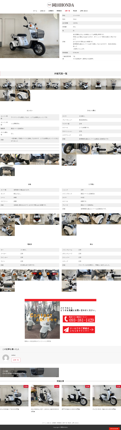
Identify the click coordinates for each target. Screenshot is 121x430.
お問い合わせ (75, 422)
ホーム (44, 422)
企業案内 (54, 422)
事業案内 (59, 422)
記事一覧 (16, 360)
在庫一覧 (64, 422)
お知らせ (49, 422)
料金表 (69, 422)
